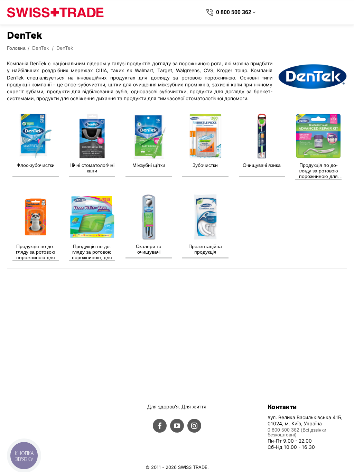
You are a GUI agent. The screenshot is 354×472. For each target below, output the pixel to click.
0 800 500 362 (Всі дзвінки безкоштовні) (297, 432)
